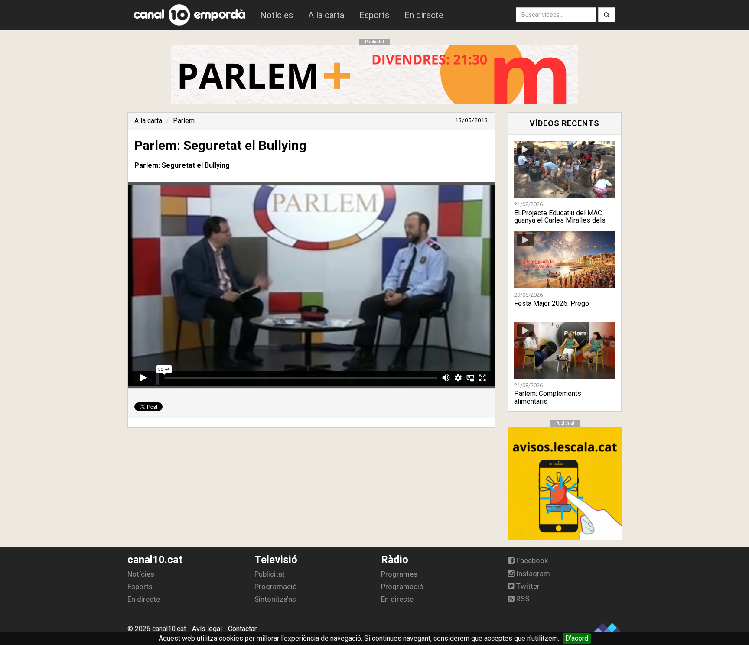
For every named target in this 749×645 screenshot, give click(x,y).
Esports (374, 15)
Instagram (532, 573)
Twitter (527, 586)
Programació (275, 586)
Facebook (531, 560)
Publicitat (269, 574)
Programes (399, 574)
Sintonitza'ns (275, 599)
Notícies (276, 15)
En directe (423, 15)
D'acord (576, 638)
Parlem (184, 121)
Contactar (242, 629)
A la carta (326, 15)
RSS (522, 598)
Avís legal (207, 629)
